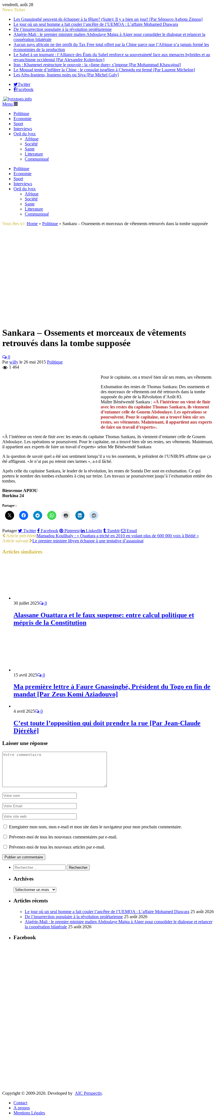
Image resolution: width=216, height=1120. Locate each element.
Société (31, 143)
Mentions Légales (29, 1112)
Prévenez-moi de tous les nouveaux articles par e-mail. (57, 847)
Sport (18, 123)
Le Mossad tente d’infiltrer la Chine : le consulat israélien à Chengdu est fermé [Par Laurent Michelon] (104, 69)
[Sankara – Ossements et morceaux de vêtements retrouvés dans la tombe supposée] (99, 319)
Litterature (34, 154)
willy (13, 362)
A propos (22, 1107)
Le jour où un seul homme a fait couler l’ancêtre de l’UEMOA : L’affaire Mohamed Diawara (96, 24)
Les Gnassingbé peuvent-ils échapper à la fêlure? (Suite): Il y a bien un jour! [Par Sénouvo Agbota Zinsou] (108, 19)
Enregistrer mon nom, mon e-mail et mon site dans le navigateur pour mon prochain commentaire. (95, 826)
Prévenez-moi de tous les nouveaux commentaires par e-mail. (63, 837)
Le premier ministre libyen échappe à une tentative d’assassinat (87, 540)
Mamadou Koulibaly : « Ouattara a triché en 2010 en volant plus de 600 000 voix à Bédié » (118, 535)
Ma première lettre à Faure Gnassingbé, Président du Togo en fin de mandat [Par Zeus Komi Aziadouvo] (112, 690)
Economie (23, 118)
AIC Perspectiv (88, 1093)
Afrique (32, 138)
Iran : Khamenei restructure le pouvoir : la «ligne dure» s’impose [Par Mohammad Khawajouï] (97, 64)
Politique (21, 113)
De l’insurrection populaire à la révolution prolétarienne (63, 29)
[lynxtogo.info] (17, 99)
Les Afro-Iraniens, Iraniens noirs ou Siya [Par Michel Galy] (66, 74)
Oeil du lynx (25, 133)
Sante (30, 149)
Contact (20, 1102)
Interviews (23, 128)
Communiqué (37, 159)
